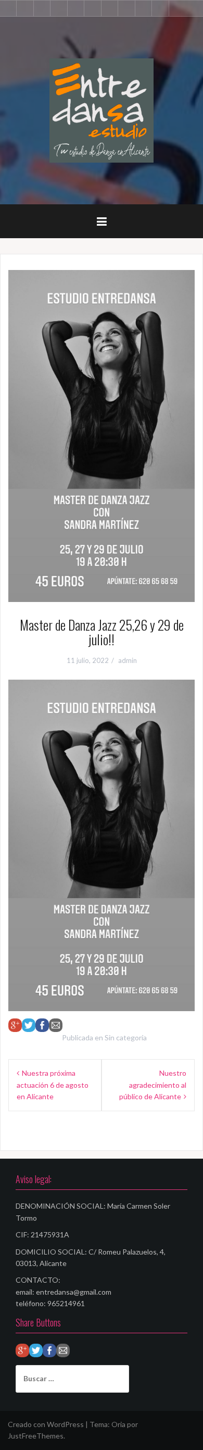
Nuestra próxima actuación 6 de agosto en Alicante (52, 1084)
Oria (118, 1424)
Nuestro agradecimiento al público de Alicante (152, 1084)
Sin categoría (126, 1037)
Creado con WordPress (46, 1424)
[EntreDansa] (101, 109)
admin (127, 660)
